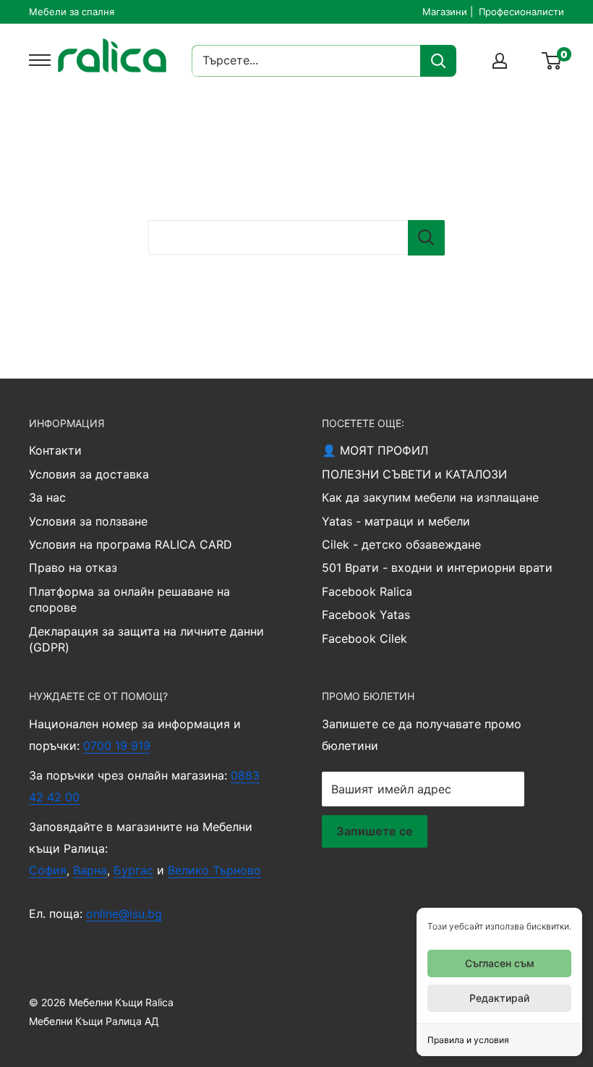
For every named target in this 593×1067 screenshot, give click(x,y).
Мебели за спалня (71, 11)
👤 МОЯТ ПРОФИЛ (375, 450)
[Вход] (499, 61)
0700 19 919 (116, 745)
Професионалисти (521, 11)
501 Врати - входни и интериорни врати (437, 567)
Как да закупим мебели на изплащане (430, 497)
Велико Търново (214, 870)
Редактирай (499, 998)
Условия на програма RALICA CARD (130, 544)
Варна (90, 870)
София (48, 870)
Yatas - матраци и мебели (396, 521)
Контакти (55, 450)
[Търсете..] (438, 61)
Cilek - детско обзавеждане (401, 544)
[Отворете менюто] (36, 60)
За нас (47, 497)
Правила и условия (468, 1039)
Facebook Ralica (367, 591)
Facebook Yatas (366, 614)
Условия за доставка (89, 474)
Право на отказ (73, 567)
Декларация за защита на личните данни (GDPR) (146, 639)
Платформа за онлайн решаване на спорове (129, 599)
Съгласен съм (499, 963)
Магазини (444, 11)
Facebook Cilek (364, 638)
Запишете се (374, 831)
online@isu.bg (124, 913)
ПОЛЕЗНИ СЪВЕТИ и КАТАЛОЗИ (414, 474)
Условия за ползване (88, 521)
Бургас (133, 870)
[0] (552, 60)
